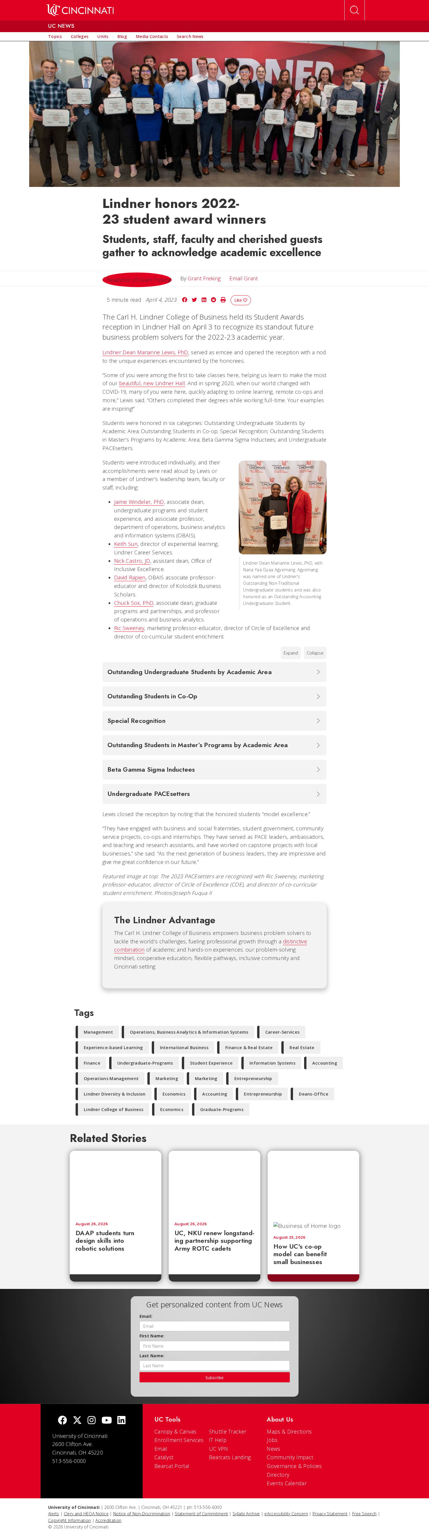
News (273, 1448)
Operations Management (111, 1078)
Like (238, 300)
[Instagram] (92, 1421)
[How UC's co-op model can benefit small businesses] (313, 1183)
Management (98, 1032)
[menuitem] (55, 36)
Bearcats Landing (230, 1457)
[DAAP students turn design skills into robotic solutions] (115, 1183)
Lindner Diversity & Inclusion (115, 1094)
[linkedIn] (121, 1421)
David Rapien (130, 577)
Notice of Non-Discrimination (141, 1513)
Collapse (315, 653)
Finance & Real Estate (249, 1047)
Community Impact (290, 1457)
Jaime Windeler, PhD (139, 501)
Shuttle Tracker (228, 1431)
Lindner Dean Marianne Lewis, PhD (145, 352)
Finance (92, 1063)
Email (161, 1448)
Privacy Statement (330, 1513)
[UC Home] (80, 10)
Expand (291, 653)
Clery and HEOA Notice (86, 1513)
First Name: (152, 1336)
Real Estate (302, 1047)
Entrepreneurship (253, 1078)
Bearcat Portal (171, 1465)
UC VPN (218, 1448)
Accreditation (108, 1520)
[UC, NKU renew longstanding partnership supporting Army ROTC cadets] (214, 1183)
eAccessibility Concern (286, 1513)
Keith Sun (126, 543)
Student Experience (211, 1063)
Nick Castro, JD (132, 560)
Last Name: (152, 1355)
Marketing (167, 1078)
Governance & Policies (294, 1465)
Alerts (53, 1513)
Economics (174, 1094)
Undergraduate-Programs (145, 1063)
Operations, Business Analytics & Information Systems (189, 1032)
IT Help (217, 1439)
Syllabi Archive (246, 1513)
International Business (184, 1047)
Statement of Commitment (201, 1513)
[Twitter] (77, 1421)
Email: (146, 1316)
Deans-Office (313, 1094)
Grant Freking (204, 278)
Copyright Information (69, 1520)
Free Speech (364, 1513)
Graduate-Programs (221, 1109)
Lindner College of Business (113, 1109)
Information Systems (272, 1063)
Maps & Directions (289, 1431)
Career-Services (282, 1032)
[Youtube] (107, 1421)
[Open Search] (354, 10)
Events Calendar (287, 1483)
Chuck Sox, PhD (133, 602)
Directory (278, 1474)
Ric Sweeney (129, 627)
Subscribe (214, 1377)
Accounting (324, 1063)
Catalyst (163, 1457)
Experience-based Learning (113, 1047)
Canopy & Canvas (175, 1431)
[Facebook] (62, 1421)
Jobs (272, 1439)
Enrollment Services (179, 1439)
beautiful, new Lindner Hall (152, 383)
